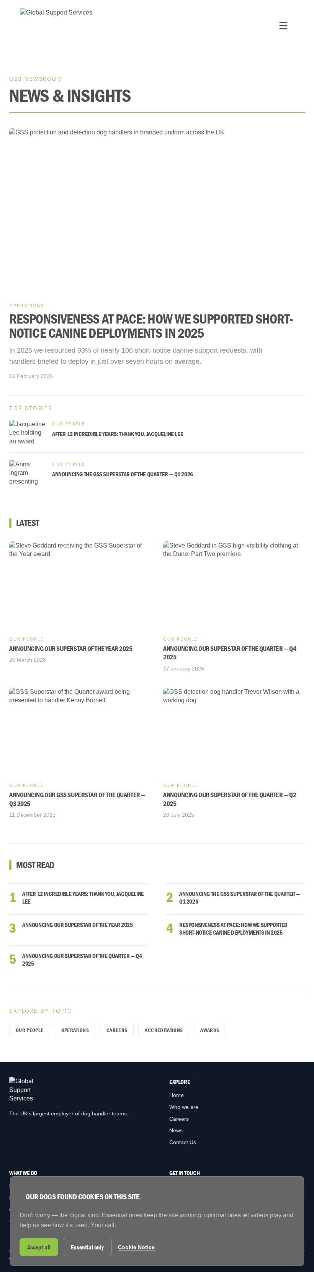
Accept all (39, 1247)
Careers (116, 1030)
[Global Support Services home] (56, 25)
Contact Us (182, 1142)
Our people (30, 1030)
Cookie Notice (136, 1247)
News (176, 1130)
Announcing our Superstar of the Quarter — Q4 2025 (82, 959)
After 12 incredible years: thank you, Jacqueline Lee (83, 897)
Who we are (183, 1107)
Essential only (87, 1247)
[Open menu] (283, 26)
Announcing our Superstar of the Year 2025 (77, 925)
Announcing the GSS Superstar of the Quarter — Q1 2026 (239, 897)
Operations (75, 1030)
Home (176, 1095)
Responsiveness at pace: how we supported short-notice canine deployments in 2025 (233, 928)
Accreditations (164, 1030)
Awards (209, 1030)
